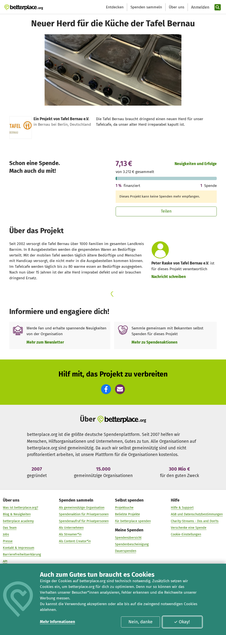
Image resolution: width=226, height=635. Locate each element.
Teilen (166, 211)
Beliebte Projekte (127, 514)
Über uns (176, 7)
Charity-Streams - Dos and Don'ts (194, 521)
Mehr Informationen (57, 622)
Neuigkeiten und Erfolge (196, 164)
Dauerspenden (125, 551)
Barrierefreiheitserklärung (22, 554)
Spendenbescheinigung (132, 544)
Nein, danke (140, 621)
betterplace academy (18, 521)
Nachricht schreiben (168, 276)
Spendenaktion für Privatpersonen (84, 514)
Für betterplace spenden (133, 521)
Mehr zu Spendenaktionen (154, 342)
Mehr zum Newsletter (45, 342)
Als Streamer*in (70, 534)
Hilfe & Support (182, 508)
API (5, 561)
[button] (106, 389)
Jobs (6, 534)
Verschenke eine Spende (188, 528)
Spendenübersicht (128, 538)
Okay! (184, 621)
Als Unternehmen (71, 528)
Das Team (10, 528)
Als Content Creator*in (75, 541)
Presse (8, 541)
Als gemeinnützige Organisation (81, 508)
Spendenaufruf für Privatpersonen (84, 521)
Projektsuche (124, 508)
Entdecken (115, 7)
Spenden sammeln (146, 7)
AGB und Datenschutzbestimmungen (197, 514)
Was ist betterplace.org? (20, 508)
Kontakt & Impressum (18, 548)
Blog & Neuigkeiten (17, 514)
